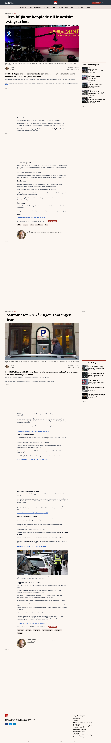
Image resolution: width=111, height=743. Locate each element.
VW (46, 225)
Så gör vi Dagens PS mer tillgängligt (82, 735)
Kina (32, 225)
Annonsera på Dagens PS (79, 729)
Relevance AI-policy (78, 727)
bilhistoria (20, 630)
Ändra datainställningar (79, 737)
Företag (61, 7)
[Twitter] (10, 724)
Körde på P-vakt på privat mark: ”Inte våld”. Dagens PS (31, 623)
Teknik (54, 7)
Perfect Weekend (80, 7)
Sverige (20, 633)
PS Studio (89, 7)
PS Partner (76, 733)
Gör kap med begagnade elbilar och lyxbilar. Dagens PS (32, 217)
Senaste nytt (23, 7)
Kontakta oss (76, 718)
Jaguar (25, 225)
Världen (30, 7)
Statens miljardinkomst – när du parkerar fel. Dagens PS (32, 513)
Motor (66, 7)
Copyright (75, 720)
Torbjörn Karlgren (31, 231)
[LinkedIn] (14, 724)
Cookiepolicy (76, 724)
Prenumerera (96, 2)
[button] (42, 562)
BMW (19, 225)
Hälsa (72, 7)
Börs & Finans (37, 7)
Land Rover (39, 225)
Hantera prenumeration (79, 715)
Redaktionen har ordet (79, 731)
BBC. (6, 85)
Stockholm (58, 630)
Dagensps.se (8, 13)
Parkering (37, 630)
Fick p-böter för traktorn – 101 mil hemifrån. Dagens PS (32, 546)
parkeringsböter (47, 630)
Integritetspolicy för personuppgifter (82, 722)
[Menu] (105, 3)
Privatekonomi (47, 7)
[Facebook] (6, 724)
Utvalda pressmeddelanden (80, 717)
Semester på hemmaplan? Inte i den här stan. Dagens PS (32, 459)
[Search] (102, 3)
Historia (28, 630)
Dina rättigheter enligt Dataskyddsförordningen (85, 726)
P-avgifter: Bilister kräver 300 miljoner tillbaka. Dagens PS (33, 431)
